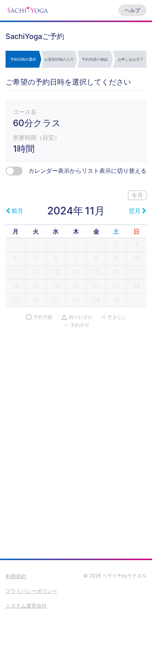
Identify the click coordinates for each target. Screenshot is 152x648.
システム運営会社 (26, 605)
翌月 (135, 210)
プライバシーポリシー (31, 591)
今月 (137, 195)
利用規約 (16, 576)
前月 (17, 210)
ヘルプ (132, 10)
